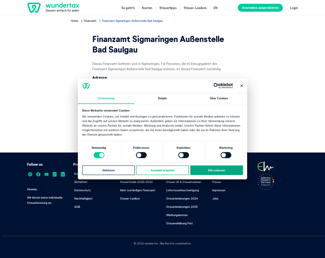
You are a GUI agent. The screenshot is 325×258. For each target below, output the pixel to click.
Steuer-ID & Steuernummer (183, 182)
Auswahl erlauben (162, 170)
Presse (216, 182)
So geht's (128, 8)
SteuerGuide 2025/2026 (136, 182)
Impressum (218, 190)
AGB (77, 206)
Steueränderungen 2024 (182, 198)
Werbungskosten (177, 215)
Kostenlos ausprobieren (260, 8)
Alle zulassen (216, 170)
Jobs (215, 198)
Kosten (147, 8)
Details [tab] (162, 98)
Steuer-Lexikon (195, 8)
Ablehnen (108, 170)
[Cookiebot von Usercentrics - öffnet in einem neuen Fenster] (216, 86)
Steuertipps (168, 8)
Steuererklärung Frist (179, 223)
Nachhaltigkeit (83, 198)
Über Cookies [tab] (219, 98)
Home (74, 20)
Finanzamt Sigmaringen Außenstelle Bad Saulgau (132, 20)
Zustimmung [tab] (106, 98)
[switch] (141, 155)
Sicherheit (80, 182)
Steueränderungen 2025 (182, 206)
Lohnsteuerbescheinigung (182, 190)
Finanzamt (90, 20)
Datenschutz (82, 190)
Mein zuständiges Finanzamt (137, 190)
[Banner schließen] (241, 85)
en (215, 8)
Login (294, 8)
